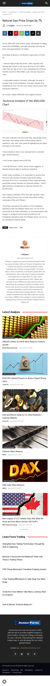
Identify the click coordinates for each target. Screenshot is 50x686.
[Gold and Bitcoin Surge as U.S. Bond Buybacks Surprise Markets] (25, 400)
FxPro (4, 455)
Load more (24, 529)
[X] (10, 33)
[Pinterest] (16, 33)
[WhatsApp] (21, 33)
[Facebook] (4, 33)
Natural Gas (13, 227)
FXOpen (11, 25)
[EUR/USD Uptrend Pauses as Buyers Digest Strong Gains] (25, 364)
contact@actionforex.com (30, 648)
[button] (4, 681)
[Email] (32, 33)
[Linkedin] (27, 33)
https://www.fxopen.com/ (25, 258)
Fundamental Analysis (10, 411)
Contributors (12, 12)
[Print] (38, 33)
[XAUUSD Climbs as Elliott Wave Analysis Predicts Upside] (25, 327)
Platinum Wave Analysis (12, 451)
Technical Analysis (25, 12)
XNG (21, 227)
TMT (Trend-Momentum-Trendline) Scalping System (24, 569)
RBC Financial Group (9, 525)
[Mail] (21, 654)
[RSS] (28, 654)
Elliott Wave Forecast (9, 348)
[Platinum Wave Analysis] (25, 437)
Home (4, 12)
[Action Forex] (24, 3)
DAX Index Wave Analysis (13, 485)
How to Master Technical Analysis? (17, 604)
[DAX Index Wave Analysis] (25, 470)
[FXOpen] (4, 25)
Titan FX (5, 384)
